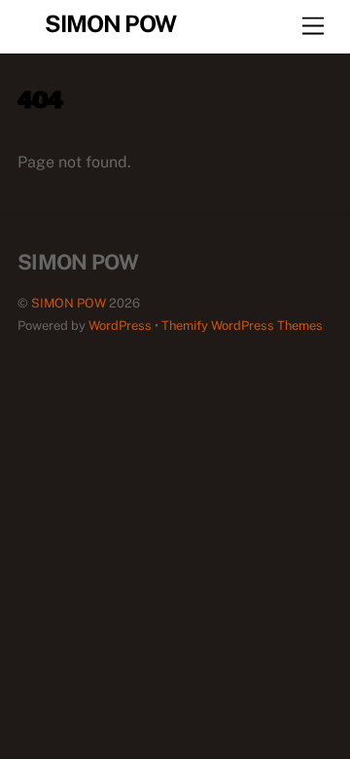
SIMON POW (68, 303)
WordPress (120, 325)
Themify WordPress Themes (242, 325)
